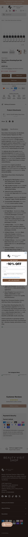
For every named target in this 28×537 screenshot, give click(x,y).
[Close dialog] (26, 253)
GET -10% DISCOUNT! (14, 280)
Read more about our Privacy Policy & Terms (11, 277)
